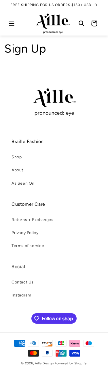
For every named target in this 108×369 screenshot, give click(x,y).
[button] (11, 23)
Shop (17, 157)
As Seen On (23, 183)
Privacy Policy (25, 232)
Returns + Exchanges (32, 219)
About (17, 170)
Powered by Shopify (70, 363)
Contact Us (23, 282)
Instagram (21, 295)
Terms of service (28, 245)
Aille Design (44, 363)
